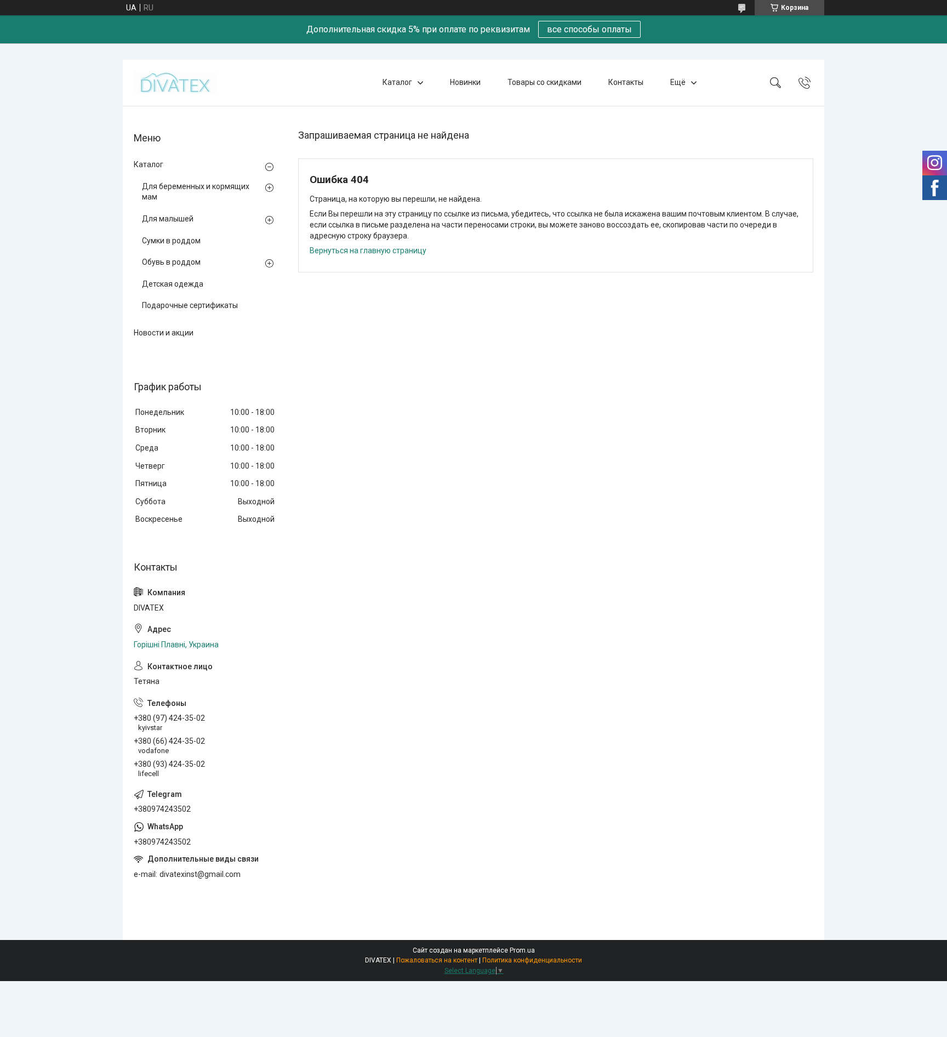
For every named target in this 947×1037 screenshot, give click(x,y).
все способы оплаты (589, 29)
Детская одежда (172, 284)
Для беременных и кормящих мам (195, 192)
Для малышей (167, 218)
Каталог (397, 82)
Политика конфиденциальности (532, 960)
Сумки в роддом (171, 240)
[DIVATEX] (175, 82)
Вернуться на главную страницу (368, 250)
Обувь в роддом (171, 262)
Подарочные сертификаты (190, 305)
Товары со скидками (544, 82)
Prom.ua (522, 950)
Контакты (625, 82)
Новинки (465, 82)
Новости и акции (163, 332)
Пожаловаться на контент (436, 960)
